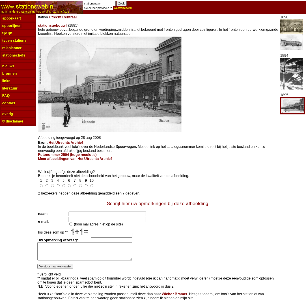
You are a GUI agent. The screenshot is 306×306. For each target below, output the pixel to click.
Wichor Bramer (174, 294)
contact (8, 103)
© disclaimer (12, 121)
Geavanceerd (123, 8)
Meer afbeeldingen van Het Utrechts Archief (75, 159)
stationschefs (13, 55)
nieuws (8, 66)
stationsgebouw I (52, 25)
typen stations (14, 40)
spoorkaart (11, 18)
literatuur (9, 88)
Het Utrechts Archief (66, 142)
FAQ (6, 96)
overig (7, 114)
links (6, 81)
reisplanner (12, 48)
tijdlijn (7, 33)
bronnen (9, 73)
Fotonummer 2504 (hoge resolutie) (67, 155)
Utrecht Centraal (63, 17)
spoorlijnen (12, 26)
